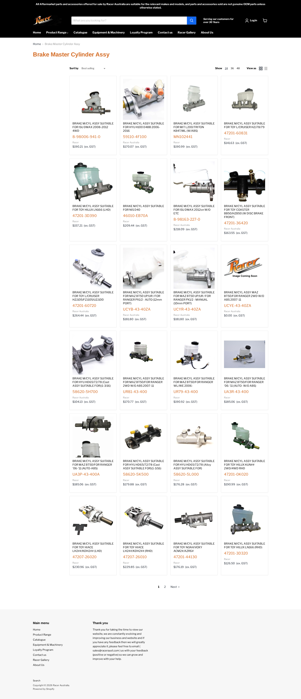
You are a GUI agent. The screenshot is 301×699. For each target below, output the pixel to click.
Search (36, 680)
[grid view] (260, 68)
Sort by (74, 68)
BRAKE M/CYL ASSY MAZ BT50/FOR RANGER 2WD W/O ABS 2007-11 (244, 296)
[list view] (265, 68)
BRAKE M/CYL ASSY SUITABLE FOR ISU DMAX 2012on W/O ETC (194, 209)
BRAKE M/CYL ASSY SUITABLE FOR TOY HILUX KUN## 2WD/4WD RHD (244, 464)
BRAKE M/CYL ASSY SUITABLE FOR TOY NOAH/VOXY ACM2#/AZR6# (194, 547)
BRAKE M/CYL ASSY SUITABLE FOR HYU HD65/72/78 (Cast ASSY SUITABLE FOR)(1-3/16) (93, 382)
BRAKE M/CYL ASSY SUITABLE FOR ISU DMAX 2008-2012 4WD (93, 127)
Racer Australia (131, 142)
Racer (75, 142)
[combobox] (129, 21)
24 (226, 68)
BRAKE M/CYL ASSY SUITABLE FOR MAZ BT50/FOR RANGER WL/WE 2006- (194, 382)
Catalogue (80, 32)
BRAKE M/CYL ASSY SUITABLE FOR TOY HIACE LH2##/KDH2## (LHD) (93, 547)
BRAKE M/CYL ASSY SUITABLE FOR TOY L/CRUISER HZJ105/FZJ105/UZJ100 (93, 296)
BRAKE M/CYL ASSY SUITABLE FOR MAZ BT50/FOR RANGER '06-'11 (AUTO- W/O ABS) (244, 382)
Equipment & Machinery (108, 32)
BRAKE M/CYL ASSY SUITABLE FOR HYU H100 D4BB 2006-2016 (143, 127)
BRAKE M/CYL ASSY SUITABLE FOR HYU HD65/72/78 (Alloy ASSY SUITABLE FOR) (194, 464)
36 (232, 68)
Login (253, 20)
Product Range (56, 32)
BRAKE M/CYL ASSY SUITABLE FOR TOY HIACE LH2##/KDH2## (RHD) (143, 547)
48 (238, 68)
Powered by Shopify (43, 688)
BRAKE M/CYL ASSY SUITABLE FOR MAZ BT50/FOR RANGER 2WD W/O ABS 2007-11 (143, 382)
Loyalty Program (141, 32)
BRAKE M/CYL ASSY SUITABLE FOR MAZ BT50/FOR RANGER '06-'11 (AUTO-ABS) (93, 464)
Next (174, 587)
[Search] (191, 21)
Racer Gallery (187, 32)
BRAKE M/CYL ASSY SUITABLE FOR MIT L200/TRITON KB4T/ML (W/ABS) (194, 127)
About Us (207, 32)
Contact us (165, 32)
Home (37, 32)
